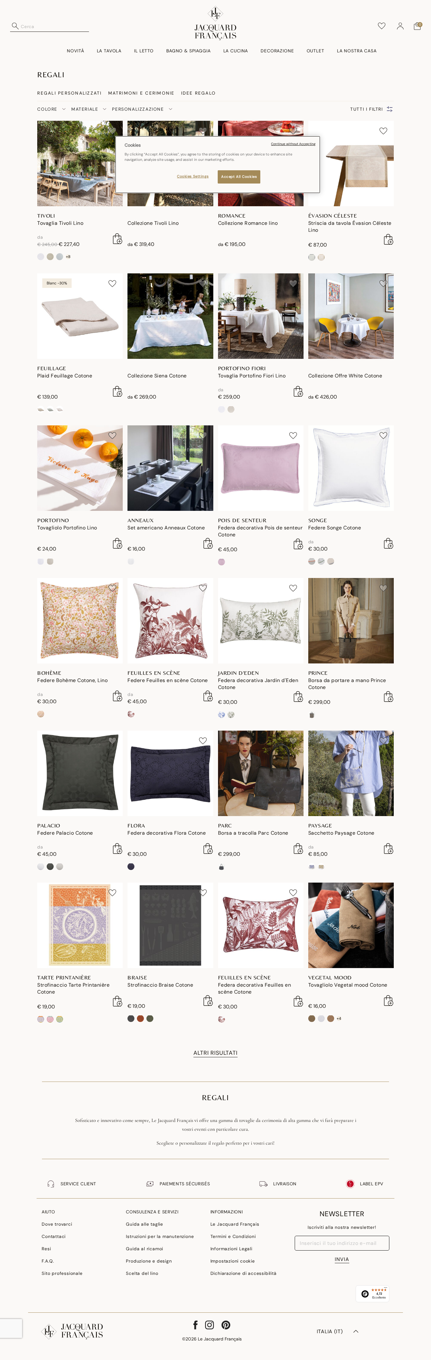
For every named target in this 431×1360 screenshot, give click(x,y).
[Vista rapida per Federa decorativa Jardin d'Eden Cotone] (298, 696)
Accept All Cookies (239, 176)
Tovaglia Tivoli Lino (60, 223)
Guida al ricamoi (144, 1249)
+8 (68, 256)
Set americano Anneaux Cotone (166, 527)
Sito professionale (62, 1273)
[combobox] (55, 26)
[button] (400, 26)
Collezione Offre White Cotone (345, 375)
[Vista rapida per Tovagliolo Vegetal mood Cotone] (389, 1000)
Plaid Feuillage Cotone (64, 375)
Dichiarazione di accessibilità (243, 1273)
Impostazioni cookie (232, 1261)
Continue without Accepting (293, 144)
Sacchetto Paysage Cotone (341, 833)
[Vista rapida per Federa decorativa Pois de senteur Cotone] (298, 544)
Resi (46, 1249)
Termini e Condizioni (233, 1236)
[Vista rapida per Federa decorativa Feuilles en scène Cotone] (298, 1001)
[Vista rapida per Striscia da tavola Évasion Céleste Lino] (389, 239)
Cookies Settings (193, 176)
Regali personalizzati (69, 93)
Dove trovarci (57, 1224)
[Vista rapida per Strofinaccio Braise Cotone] (208, 1000)
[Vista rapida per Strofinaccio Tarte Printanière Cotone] (118, 1001)
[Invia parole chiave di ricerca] (15, 26)
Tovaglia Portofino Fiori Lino (252, 375)
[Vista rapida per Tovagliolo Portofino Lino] (118, 543)
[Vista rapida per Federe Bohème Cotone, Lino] (118, 696)
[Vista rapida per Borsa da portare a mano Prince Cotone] (389, 696)
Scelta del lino (142, 1273)
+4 (339, 1018)
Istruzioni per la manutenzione (160, 1236)
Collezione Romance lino (248, 223)
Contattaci (54, 1236)
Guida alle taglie (144, 1224)
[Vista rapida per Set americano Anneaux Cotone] (208, 543)
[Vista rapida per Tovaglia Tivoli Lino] (118, 238)
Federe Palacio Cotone (65, 833)
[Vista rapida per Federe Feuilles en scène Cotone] (208, 696)
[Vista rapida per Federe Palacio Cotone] (118, 848)
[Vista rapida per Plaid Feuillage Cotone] (118, 391)
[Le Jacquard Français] (215, 23)
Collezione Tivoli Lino (153, 223)
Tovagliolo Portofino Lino (67, 527)
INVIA (342, 1259)
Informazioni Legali (231, 1249)
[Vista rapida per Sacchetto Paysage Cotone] (389, 848)
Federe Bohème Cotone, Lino (72, 680)
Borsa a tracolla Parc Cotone (253, 833)
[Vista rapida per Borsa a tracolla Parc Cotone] (298, 848)
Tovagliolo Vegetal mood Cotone (347, 985)
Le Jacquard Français (234, 1224)
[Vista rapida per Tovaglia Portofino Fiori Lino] (298, 391)
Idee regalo (198, 93)
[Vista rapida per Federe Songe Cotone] (389, 543)
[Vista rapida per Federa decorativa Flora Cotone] (208, 848)
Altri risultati (215, 1053)
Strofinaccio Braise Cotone (160, 985)
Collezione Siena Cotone (157, 375)
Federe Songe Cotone (334, 527)
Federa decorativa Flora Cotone (166, 833)
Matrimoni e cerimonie (141, 93)
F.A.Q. (48, 1261)
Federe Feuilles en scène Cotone (167, 680)
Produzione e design (149, 1261)
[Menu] (385, 1289)
